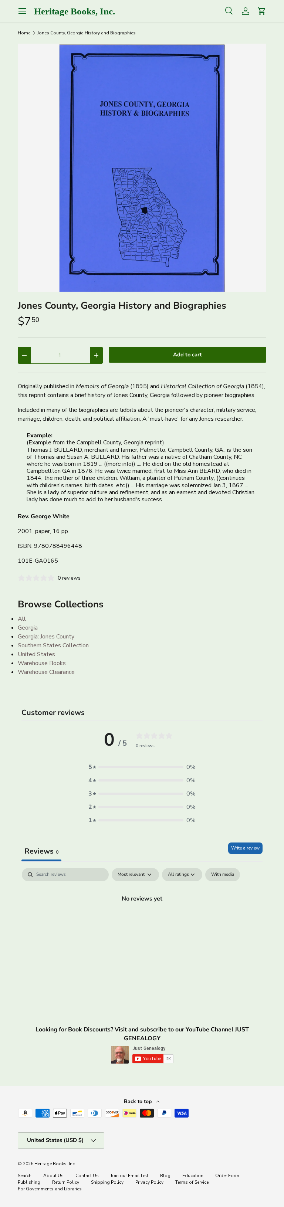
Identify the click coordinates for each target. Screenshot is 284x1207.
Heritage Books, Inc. (55, 1164)
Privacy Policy (149, 1182)
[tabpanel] (142, 923)
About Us (53, 1176)
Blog (165, 1176)
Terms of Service (192, 1182)
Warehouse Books (42, 663)
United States (36, 654)
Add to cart (187, 354)
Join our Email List (129, 1176)
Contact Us (87, 1176)
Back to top (138, 1101)
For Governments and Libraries (50, 1189)
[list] (142, 168)
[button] (142, 767)
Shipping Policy (107, 1182)
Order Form (227, 1176)
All (22, 619)
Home (24, 33)
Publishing (29, 1182)
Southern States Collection (53, 645)
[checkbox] (222, 874)
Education (192, 1176)
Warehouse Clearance (46, 672)
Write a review (245, 848)
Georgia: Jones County (46, 637)
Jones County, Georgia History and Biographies (86, 33)
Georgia (28, 628)
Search (24, 1176)
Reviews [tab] (41, 851)
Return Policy (65, 1182)
